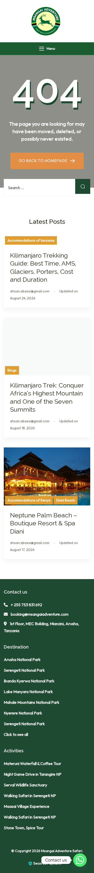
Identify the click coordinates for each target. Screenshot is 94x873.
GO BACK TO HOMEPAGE (43, 161)
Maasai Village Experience (26, 806)
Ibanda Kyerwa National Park (29, 680)
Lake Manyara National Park (28, 691)
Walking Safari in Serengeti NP (30, 795)
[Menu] (41, 49)
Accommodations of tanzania (31, 240)
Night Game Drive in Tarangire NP (32, 774)
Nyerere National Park (23, 712)
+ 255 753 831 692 (26, 604)
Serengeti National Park (24, 670)
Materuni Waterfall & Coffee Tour (32, 763)
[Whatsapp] (80, 860)
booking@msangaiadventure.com (39, 614)
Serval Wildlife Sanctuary (25, 784)
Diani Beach (65, 500)
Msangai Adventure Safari (61, 851)
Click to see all (16, 734)
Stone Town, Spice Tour (24, 827)
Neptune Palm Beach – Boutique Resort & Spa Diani (43, 523)
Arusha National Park (22, 659)
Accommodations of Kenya (29, 500)
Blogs (12, 370)
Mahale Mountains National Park (31, 702)
